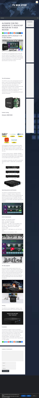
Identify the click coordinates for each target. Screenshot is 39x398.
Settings (34, 395)
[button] (37, 18)
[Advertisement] (19, 10)
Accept (23, 395)
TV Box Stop (19, 5)
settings (8, 397)
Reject (29, 395)
